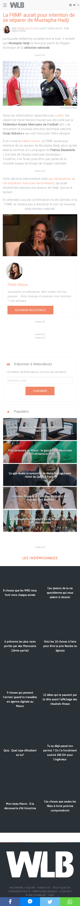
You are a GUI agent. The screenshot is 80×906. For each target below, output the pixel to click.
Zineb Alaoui (25, 28)
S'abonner (40, 391)
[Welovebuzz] (17, 5)
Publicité (44, 887)
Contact (66, 891)
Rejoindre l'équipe (22, 887)
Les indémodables (40, 558)
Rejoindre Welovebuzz (30, 310)
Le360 (59, 115)
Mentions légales (45, 891)
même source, (32, 141)
